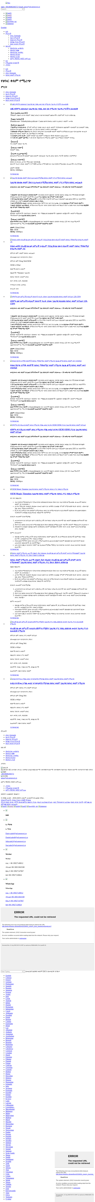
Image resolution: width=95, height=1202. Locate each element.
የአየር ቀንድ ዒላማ (77, 802)
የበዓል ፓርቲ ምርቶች (17, 42)
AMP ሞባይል (26, 800)
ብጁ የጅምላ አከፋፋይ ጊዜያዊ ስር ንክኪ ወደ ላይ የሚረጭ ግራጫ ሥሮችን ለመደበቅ (44, 109)
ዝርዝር (16, 174)
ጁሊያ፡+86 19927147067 (15, 901)
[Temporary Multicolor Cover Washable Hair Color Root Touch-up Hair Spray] (41, 178)
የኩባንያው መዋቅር (16, 52)
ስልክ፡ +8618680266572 (9, 7)
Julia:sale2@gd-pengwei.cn (16, 841)
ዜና (7, 61)
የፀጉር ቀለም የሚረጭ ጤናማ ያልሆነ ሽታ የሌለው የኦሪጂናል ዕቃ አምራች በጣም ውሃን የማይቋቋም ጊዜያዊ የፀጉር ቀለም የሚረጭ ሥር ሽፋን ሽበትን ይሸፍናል (45, 561)
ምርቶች (8, 34)
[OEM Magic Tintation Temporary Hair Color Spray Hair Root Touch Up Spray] (39, 489)
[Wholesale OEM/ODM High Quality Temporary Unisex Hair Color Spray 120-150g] (45, 297)
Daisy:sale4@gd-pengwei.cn (16, 833)
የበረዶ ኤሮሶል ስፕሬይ (44, 802)
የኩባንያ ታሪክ (15, 57)
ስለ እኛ (8, 46)
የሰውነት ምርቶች (16, 40)
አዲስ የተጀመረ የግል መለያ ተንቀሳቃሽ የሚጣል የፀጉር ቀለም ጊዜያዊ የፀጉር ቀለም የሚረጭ (47, 683)
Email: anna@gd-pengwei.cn (29, 7)
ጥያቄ (12, 174)
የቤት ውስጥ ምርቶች (17, 44)
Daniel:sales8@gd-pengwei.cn (17, 837)
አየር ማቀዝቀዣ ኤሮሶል (61, 802)
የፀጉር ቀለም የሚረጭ (13, 75)
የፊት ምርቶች (15, 38)
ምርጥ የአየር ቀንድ (7, 802)
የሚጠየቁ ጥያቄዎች (12, 63)
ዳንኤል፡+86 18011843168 (15, 897)
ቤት (7, 31)
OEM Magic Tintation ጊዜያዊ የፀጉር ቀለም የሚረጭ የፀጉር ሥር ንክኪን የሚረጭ (45, 493)
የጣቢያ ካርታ (16, 800)
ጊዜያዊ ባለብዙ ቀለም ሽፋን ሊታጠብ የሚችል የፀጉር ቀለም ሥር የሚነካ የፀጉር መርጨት (46, 182)
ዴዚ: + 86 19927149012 (14, 893)
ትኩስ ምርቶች (6, 800)
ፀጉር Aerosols (15, 36)
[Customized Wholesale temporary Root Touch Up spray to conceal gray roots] (39, 104)
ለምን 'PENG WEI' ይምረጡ (20, 59)
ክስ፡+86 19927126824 (14, 905)
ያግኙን (8, 65)
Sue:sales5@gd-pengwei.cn (16, 845)
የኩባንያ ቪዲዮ (15, 54)
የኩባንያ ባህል (14, 50)
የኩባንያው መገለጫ (17, 48)
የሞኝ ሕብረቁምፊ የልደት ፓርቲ (25, 802)
